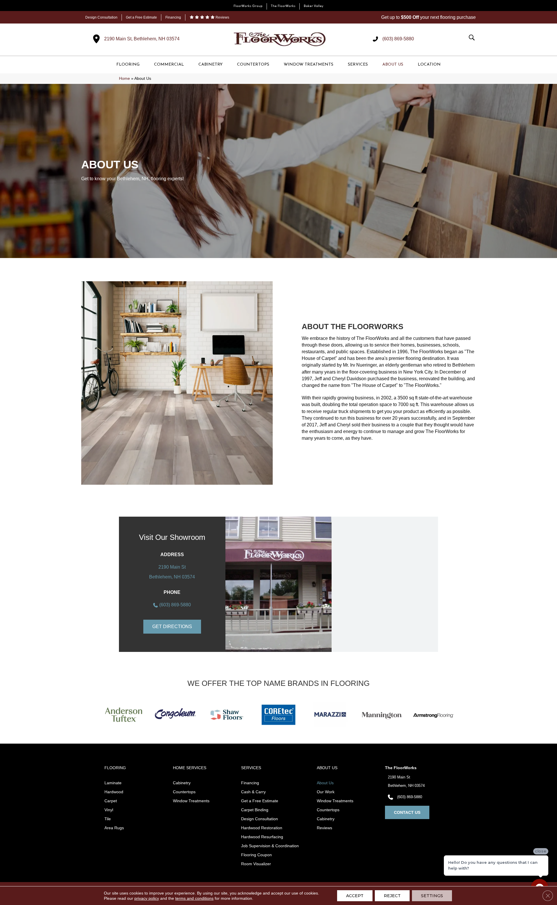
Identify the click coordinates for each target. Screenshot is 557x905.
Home (124, 78)
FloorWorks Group (248, 6)
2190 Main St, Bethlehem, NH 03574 (142, 38)
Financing (173, 17)
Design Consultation (101, 17)
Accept (355, 895)
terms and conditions (194, 898)
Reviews (222, 17)
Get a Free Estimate (141, 17)
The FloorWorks (283, 6)
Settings (432, 895)
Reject (392, 895)
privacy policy (146, 898)
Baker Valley (313, 6)
